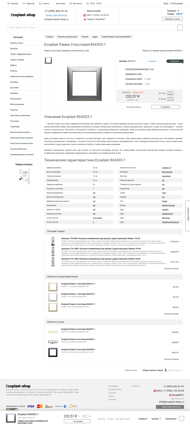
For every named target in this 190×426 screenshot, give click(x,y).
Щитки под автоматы (20, 132)
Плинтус (14, 110)
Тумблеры (15, 126)
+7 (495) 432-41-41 (56, 11)
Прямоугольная (168, 205)
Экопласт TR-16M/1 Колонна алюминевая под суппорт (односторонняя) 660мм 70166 (101, 249)
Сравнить (142, 419)
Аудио (95, 37)
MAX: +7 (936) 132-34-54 (98, 15)
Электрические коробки (21, 138)
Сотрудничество (114, 389)
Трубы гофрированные (20, 54)
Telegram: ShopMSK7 (96, 19)
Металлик (166, 218)
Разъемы (14, 121)
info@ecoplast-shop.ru (171, 401)
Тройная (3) (166, 168)
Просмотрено (170, 419)
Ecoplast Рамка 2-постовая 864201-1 (78, 304)
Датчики (14, 87)
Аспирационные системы (22, 154)
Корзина (155, 419)
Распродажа (113, 386)
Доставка (60, 3)
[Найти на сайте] (180, 27)
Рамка (164, 201)
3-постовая (97, 218)
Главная (49, 37)
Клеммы (14, 82)
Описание (101, 419)
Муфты (13, 65)
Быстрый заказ (134, 107)
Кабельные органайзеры (22, 76)
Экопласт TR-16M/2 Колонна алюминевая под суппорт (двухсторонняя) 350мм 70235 (100, 259)
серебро (165, 210)
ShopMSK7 (177, 395)
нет (94, 193)
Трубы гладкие (17, 60)
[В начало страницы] (181, 418)
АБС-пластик (167, 172)
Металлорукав (17, 104)
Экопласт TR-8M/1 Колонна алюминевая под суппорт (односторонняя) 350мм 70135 (100, 238)
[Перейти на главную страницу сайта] (23, 15)
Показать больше (171, 269)
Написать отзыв (131, 370)
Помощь (14, 3)
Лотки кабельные (18, 149)
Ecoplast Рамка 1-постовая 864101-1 (78, 284)
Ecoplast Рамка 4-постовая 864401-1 (78, 329)
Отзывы (110, 419)
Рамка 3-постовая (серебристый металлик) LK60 (33, 422)
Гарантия (30, 3)
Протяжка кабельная (20, 115)
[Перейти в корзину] (164, 12)
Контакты (77, 3)
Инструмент (16, 99)
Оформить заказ (172, 19)
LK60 (164, 193)
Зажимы (14, 93)
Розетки (85, 37)
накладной (166, 176)
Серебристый (167, 214)
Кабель (13, 71)
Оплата (45, 3)
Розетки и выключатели (21, 143)
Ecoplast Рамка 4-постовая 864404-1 (78, 339)
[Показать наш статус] (24, 176)
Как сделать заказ (123, 419)
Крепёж (14, 48)
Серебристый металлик (171, 222)
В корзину (165, 107)
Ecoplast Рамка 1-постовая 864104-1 (78, 294)
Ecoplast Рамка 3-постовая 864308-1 (78, 349)
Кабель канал (16, 43)
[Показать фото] (48, 60)
